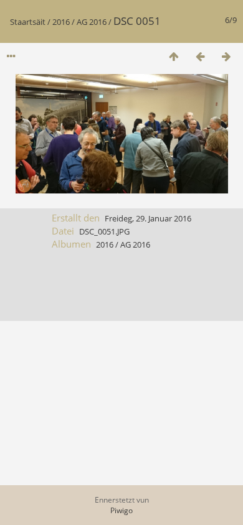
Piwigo (121, 510)
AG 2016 (92, 21)
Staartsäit (27, 21)
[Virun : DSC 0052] (226, 56)
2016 (61, 21)
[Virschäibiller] (174, 56)
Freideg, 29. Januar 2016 (148, 218)
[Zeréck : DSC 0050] (200, 56)
